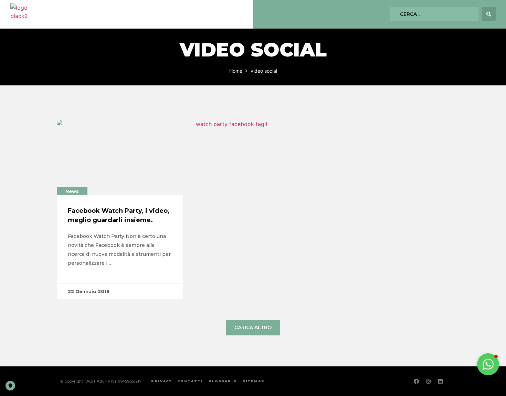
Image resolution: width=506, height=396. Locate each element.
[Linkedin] (440, 381)
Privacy (161, 381)
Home (235, 71)
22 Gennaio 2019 (88, 291)
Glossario (223, 381)
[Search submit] (489, 14)
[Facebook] (416, 381)
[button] (488, 364)
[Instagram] (428, 381)
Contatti (190, 381)
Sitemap (254, 381)
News (72, 191)
